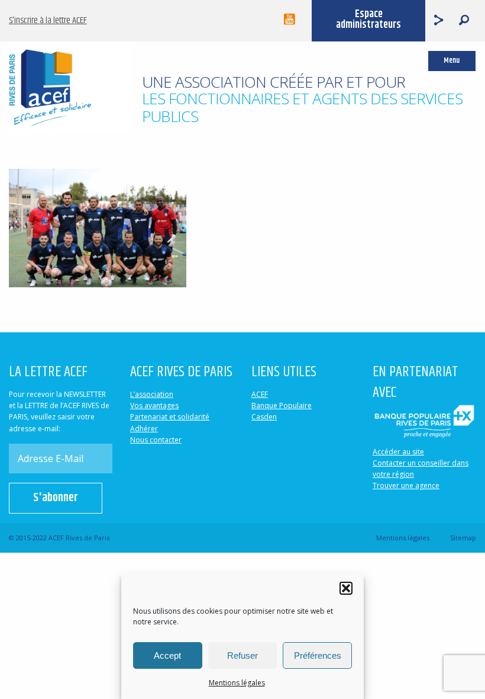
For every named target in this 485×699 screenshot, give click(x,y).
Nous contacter (156, 440)
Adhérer (144, 429)
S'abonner (55, 498)
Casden (264, 417)
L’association (151, 394)
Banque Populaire (281, 405)
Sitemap (463, 537)
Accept (167, 655)
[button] (346, 588)
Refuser (242, 655)
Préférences (317, 655)
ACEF (259, 394)
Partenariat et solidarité (169, 417)
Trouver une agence (406, 485)
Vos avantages (154, 405)
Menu (452, 60)
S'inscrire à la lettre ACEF (48, 20)
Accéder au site (398, 452)
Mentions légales (237, 683)
